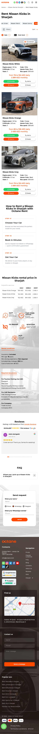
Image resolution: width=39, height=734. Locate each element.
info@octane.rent (8, 558)
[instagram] (17, 2)
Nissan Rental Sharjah (15, 7)
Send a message (19, 664)
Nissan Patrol (15, 23)
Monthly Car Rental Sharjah (11, 706)
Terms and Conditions (19, 729)
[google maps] (24, 2)
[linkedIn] (3, 566)
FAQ (27, 559)
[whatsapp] (15, 2)
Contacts (29, 565)
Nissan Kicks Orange (12, 118)
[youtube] (17, 563)
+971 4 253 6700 (7, 554)
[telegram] (19, 2)
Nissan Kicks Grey (11, 172)
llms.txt (31, 729)
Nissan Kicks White (11, 64)
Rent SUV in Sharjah (8, 697)
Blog (27, 562)
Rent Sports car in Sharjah (10, 700)
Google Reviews (30, 424)
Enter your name (11, 499)
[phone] (22, 2)
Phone (9, 506)
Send (19, 519)
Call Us (29, 81)
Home (3, 7)
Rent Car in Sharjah (8, 703)
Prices (28, 552)
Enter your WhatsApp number (16, 510)
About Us (29, 568)
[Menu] (36, 2)
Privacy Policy (15, 726)
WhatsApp (12, 81)
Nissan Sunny (27, 23)
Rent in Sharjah (10, 681)
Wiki (27, 574)
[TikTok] (7, 566)
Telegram (28, 506)
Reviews (28, 571)
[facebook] (14, 563)
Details (29, 85)
